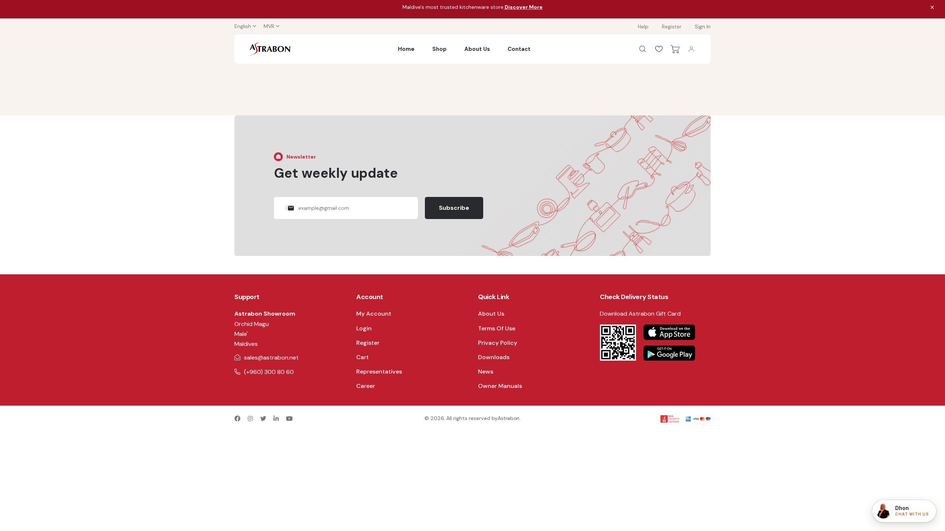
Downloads (493, 357)
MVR (269, 26)
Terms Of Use (496, 328)
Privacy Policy (497, 343)
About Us (477, 49)
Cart (362, 357)
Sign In (703, 26)
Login (364, 328)
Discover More (523, 7)
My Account (373, 313)
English (242, 26)
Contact (519, 49)
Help (643, 26)
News (485, 371)
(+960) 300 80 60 (269, 372)
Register (671, 26)
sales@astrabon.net (271, 357)
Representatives (379, 371)
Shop (439, 49)
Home (406, 49)
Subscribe (454, 208)
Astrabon (508, 418)
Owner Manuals (500, 386)
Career (365, 386)
